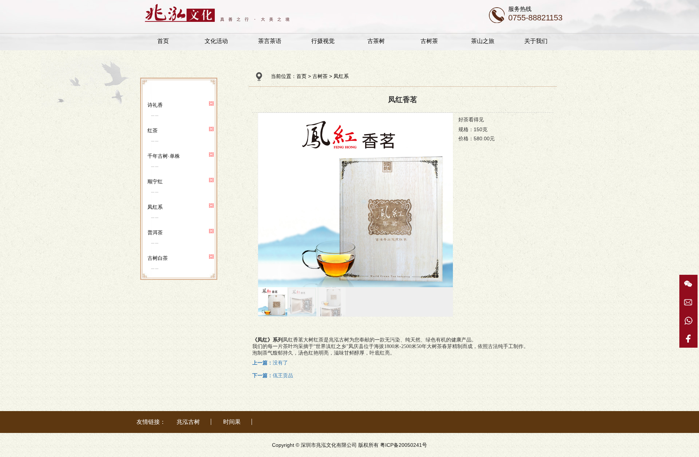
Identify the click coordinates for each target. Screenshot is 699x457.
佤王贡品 (272, 375)
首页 (163, 41)
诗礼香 (155, 105)
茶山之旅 (482, 41)
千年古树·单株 (163, 156)
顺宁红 (155, 181)
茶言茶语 (269, 41)
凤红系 (155, 207)
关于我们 (536, 41)
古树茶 (429, 41)
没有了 (270, 363)
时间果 (232, 422)
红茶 (152, 130)
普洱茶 (155, 232)
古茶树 (376, 41)
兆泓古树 (188, 422)
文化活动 (216, 41)
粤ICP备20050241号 (403, 445)
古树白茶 (157, 258)
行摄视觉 (323, 41)
